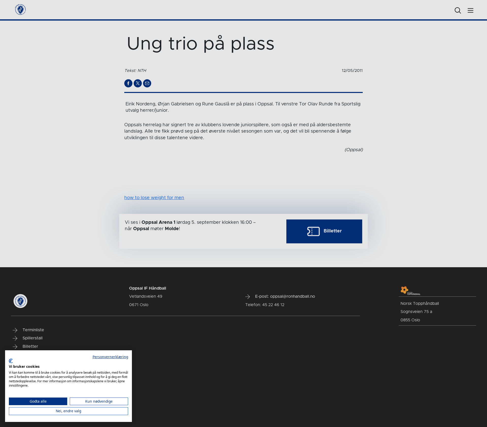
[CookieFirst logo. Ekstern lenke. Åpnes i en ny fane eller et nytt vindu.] (11, 361)
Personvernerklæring (110, 356)
